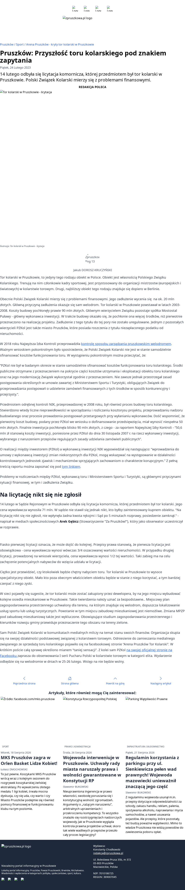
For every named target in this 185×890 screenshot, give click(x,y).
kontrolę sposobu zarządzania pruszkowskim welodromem (126, 344)
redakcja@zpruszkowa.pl (108, 853)
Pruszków (7, 44)
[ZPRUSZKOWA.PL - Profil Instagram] (86, 8)
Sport (20, 44)
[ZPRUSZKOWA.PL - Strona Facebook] (75, 8)
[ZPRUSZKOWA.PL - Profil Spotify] (110, 8)
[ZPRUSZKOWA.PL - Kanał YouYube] (98, 8)
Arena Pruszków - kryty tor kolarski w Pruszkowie (60, 44)
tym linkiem (71, 466)
